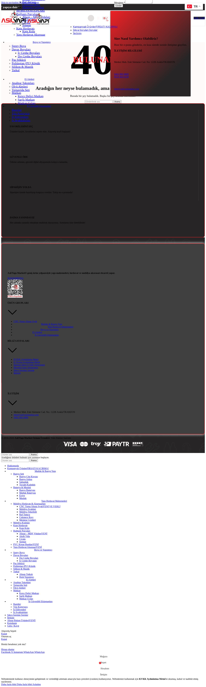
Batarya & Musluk (22, 487)
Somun (22, 541)
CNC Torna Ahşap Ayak (39, 506)
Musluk (23, 498)
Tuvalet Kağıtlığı (27, 484)
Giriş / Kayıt (13, 626)
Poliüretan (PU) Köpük (26, 63)
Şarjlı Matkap (26, 99)
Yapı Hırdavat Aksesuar (30, 34)
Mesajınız (119, 2)
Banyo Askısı (25, 479)
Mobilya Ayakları (27, 509)
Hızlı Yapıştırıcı (26, 577)
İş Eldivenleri (20, 116)
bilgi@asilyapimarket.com (126, 89)
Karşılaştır (12, 623)
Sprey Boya (19, 45)
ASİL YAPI (199, 18)
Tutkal (16, 70)
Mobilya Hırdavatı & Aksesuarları (29, 503)
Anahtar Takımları (23, 83)
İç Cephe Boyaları (29, 52)
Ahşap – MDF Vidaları (33, 533)
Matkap (16, 92)
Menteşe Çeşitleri (33, 7)
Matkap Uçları (27, 103)
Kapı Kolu (28, 31)
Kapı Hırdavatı (25, 28)
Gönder (118, 6)
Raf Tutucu (29, 1)
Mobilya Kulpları (21, 522)
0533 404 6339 (121, 77)
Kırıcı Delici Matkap (30, 96)
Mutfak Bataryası (27, 493)
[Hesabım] (98, 18)
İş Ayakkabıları (21, 120)
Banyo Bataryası (27, 490)
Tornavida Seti (21, 90)
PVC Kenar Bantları (26, 544)
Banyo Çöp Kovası (28, 476)
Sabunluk (23, 482)
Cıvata (22, 539)
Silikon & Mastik (22, 66)
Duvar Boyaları (21, 49)
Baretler (17, 109)
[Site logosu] (14, 24)
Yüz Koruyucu (21, 113)
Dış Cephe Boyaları (30, 56)
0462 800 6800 (121, 74)
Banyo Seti (18, 474)
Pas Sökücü (19, 59)
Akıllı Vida (24, 536)
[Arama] (91, 18)
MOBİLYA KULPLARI (30, 10)
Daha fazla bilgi (16, 684)
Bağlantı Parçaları (21, 531)
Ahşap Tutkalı (26, 574)
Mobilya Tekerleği (28, 512)
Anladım (36, 684)
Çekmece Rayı (31, 4)
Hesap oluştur (7, 649)
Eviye (22, 495)
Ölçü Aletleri (20, 86)
